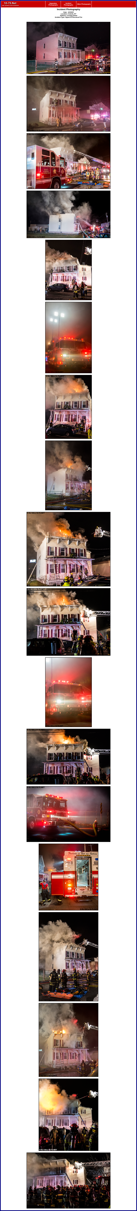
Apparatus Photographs (53, 4)
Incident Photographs (68, 4)
